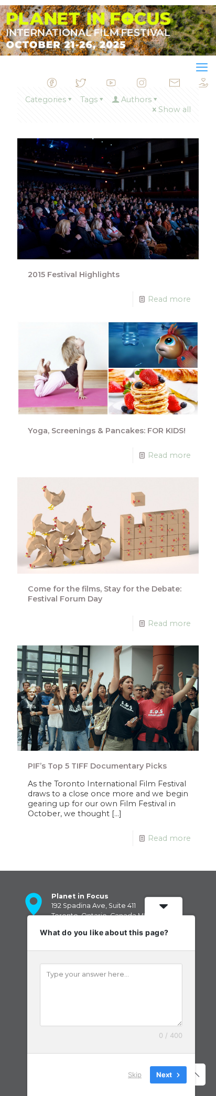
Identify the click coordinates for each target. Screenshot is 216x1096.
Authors (136, 99)
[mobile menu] (202, 67)
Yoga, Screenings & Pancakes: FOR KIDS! (107, 430)
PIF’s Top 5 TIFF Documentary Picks (97, 766)
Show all (174, 109)
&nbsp (66, 85)
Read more (169, 299)
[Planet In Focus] (108, 30)
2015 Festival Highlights (74, 274)
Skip (135, 1074)
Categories (45, 99)
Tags (89, 99)
